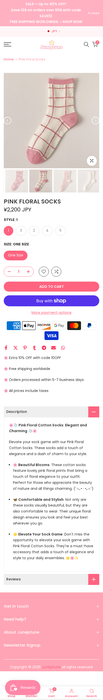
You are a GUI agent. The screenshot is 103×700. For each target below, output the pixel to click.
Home (9, 59)
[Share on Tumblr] (34, 348)
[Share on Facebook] (6, 348)
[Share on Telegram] (44, 348)
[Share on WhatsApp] (63, 348)
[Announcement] (46, 13)
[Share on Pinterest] (25, 348)
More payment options (52, 312)
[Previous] (7, 120)
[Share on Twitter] (15, 348)
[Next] (95, 120)
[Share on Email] (53, 348)
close (94, 13)
